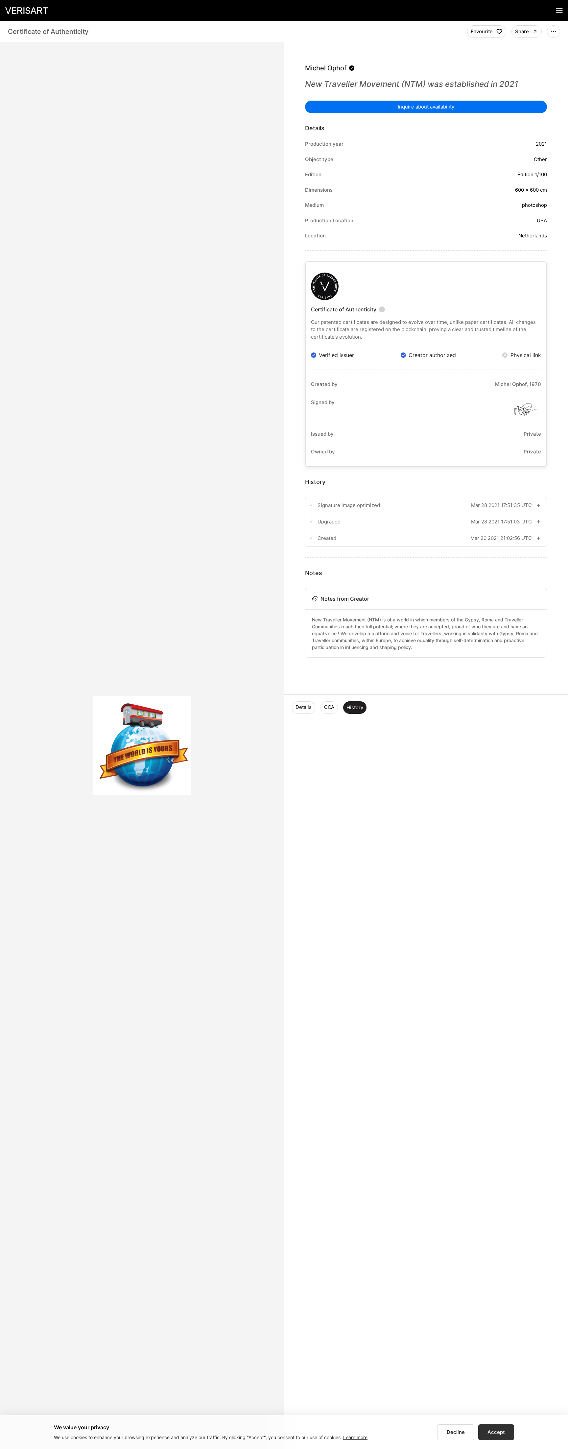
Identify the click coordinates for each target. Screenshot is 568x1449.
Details (304, 707)
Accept (496, 1432)
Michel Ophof (325, 68)
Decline (456, 1432)
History (354, 707)
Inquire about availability (426, 107)
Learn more (355, 1437)
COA (329, 707)
